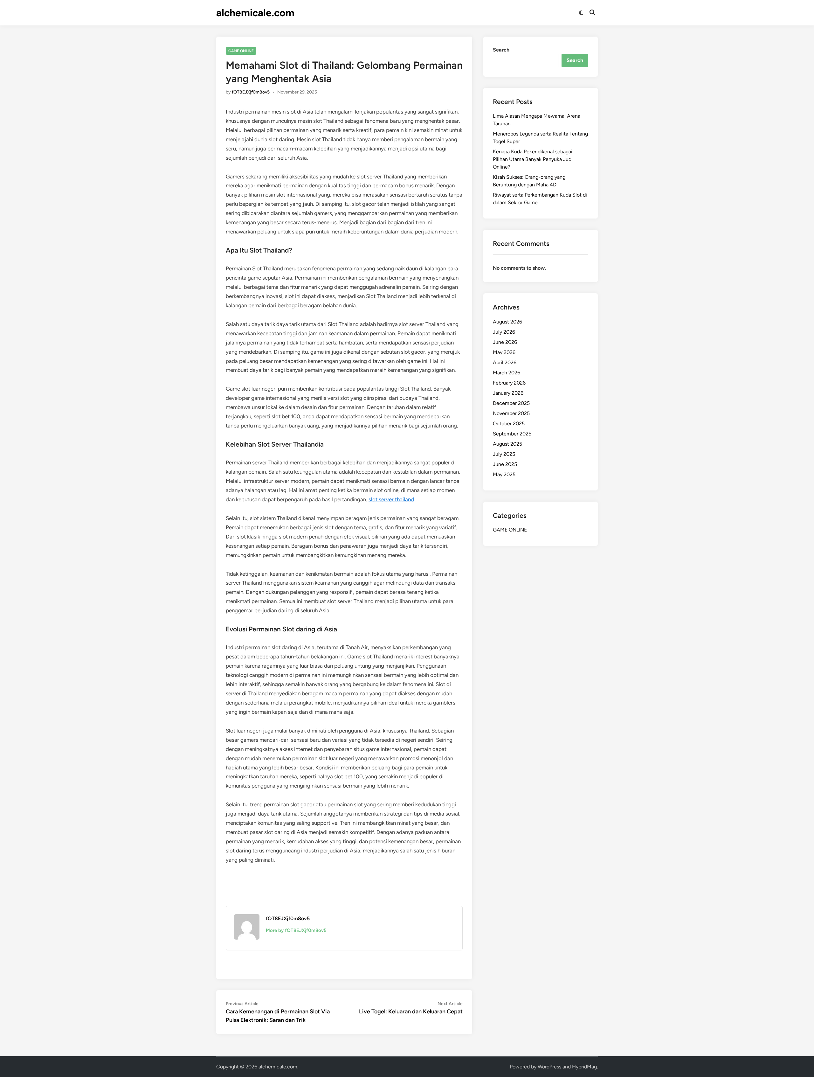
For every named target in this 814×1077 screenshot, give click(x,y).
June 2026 (505, 342)
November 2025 (511, 413)
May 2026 (504, 352)
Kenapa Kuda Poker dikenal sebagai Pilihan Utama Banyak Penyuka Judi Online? (533, 159)
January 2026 (508, 393)
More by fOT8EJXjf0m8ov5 (296, 930)
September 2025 (512, 434)
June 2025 (505, 464)
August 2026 (507, 322)
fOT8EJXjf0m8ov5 (251, 92)
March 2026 (506, 373)
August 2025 (507, 444)
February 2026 (509, 383)
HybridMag (584, 1067)
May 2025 (504, 474)
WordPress (549, 1067)
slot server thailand (391, 499)
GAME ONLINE (241, 51)
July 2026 (504, 332)
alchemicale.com (255, 13)
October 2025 (509, 423)
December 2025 (511, 403)
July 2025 (504, 454)
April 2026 (504, 362)
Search (501, 50)
